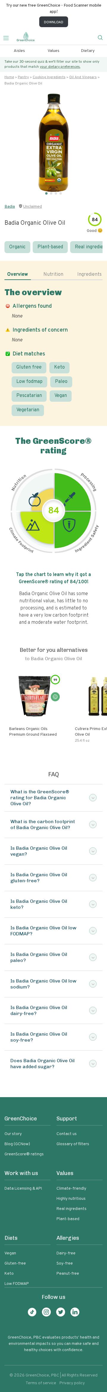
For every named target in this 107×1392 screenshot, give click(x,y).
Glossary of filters (72, 1144)
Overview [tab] (17, 275)
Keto (59, 367)
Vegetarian (27, 410)
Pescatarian (29, 396)
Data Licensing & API (23, 1188)
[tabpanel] (53, 351)
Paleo (61, 382)
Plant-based (50, 247)
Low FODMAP (16, 1283)
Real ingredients (71, 1208)
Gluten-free (15, 1263)
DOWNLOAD (53, 22)
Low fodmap (29, 382)
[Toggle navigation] (8, 37)
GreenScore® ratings (24, 1154)
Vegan (60, 396)
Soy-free (64, 1263)
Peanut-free (67, 1273)
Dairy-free (65, 1253)
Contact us (66, 1134)
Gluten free (29, 367)
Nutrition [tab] (53, 275)
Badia (9, 206)
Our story (13, 1134)
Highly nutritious (71, 1198)
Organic (17, 247)
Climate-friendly (71, 1188)
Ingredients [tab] (89, 275)
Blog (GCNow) (17, 1144)
